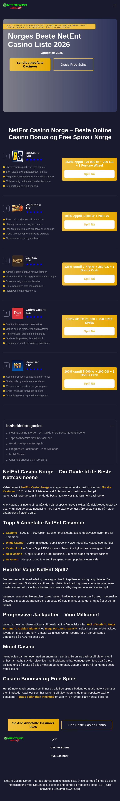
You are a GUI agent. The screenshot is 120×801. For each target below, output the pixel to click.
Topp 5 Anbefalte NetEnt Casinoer (30, 438)
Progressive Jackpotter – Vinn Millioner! (34, 448)
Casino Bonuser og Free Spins (28, 459)
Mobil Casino (17, 454)
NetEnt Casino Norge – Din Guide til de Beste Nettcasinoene (47, 432)
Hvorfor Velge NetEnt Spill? (26, 443)
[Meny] (115, 6)
